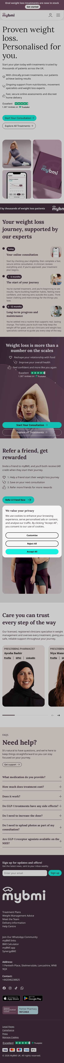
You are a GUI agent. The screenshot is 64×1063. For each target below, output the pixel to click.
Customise (32, 535)
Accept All (32, 551)
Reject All (32, 543)
